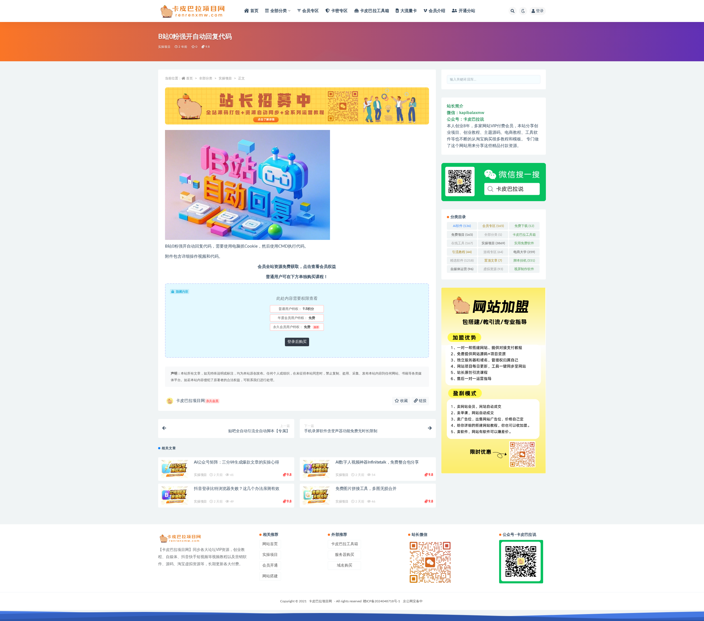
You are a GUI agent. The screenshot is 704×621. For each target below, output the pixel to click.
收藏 (403, 401)
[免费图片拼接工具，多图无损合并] (316, 495)
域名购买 (344, 565)
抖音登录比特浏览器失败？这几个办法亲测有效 (236, 489)
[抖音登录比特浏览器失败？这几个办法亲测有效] (174, 495)
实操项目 (164, 46)
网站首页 (270, 544)
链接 (422, 401)
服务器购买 (344, 555)
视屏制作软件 (524, 270)
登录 (540, 11)
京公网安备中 (413, 601)
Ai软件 (462, 226)
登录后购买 (297, 342)
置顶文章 (493, 260)
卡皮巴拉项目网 (197, 401)
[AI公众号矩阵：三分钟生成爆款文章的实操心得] (174, 469)
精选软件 (462, 260)
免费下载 (524, 226)
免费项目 (462, 234)
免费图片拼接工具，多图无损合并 (366, 489)
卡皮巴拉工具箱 (524, 236)
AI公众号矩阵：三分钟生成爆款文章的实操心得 (236, 462)
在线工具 (462, 243)
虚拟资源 (493, 269)
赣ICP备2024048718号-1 (381, 601)
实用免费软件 (524, 244)
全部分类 (205, 78)
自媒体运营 (461, 269)
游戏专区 (493, 252)
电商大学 (524, 252)
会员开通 (270, 565)
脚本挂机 (524, 260)
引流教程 (462, 252)
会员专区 (493, 226)
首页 (189, 78)
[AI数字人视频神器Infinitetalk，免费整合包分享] (316, 469)
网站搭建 (270, 576)
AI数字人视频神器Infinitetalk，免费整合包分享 (377, 462)
